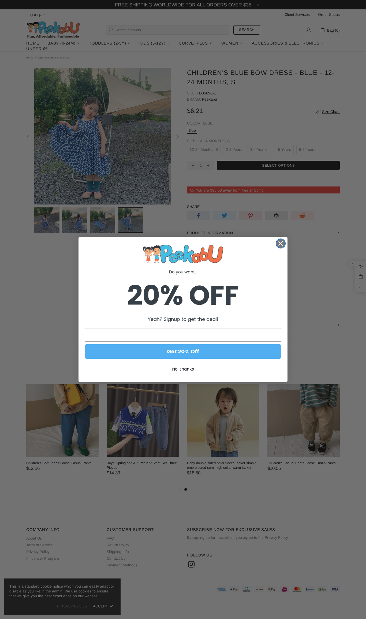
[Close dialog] (280, 243)
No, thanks (183, 369)
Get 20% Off (183, 351)
